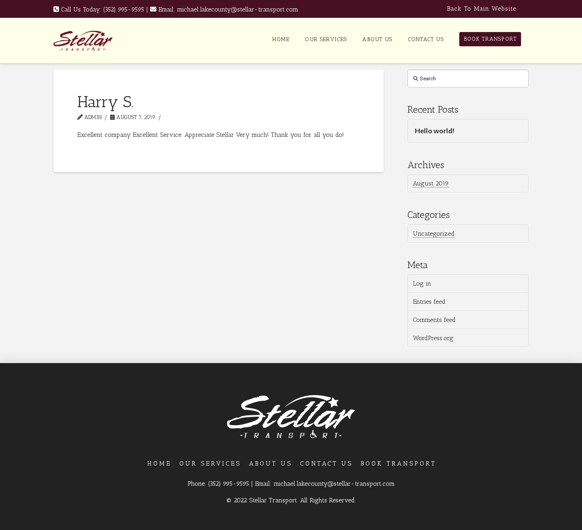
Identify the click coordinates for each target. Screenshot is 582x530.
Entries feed (429, 301)
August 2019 (431, 183)
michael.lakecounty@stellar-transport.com (237, 9)
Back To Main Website (481, 8)
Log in (422, 283)
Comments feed (434, 320)
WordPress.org (433, 338)
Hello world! (435, 131)
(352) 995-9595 (123, 9)
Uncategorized (434, 233)
